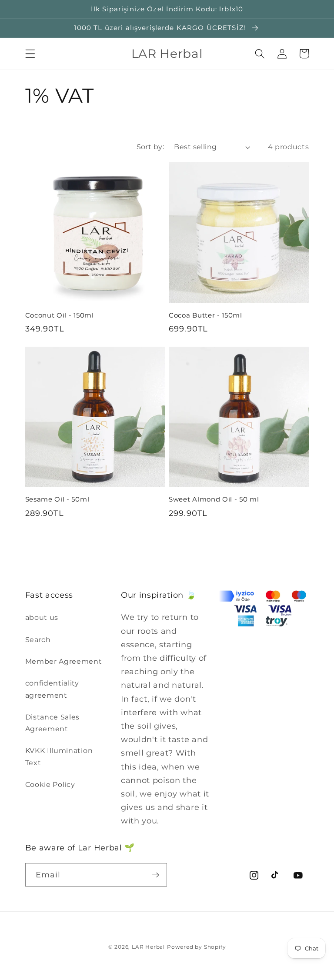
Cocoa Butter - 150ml (205, 315)
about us (42, 617)
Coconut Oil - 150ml (59, 315)
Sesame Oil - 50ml (57, 499)
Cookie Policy (50, 784)
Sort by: (150, 146)
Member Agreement (63, 661)
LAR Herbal (148, 947)
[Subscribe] (155, 875)
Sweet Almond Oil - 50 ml (214, 499)
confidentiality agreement (52, 689)
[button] (30, 54)
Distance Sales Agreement (52, 723)
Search (38, 639)
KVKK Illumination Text (59, 756)
